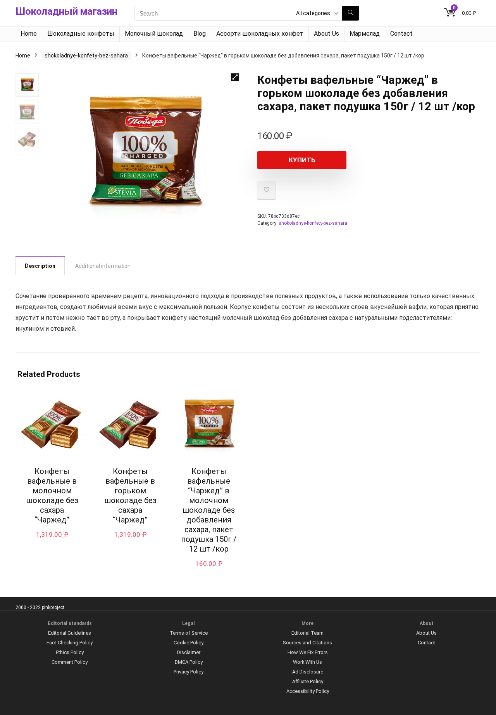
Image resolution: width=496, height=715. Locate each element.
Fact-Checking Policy (69, 643)
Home (29, 33)
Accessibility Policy (307, 691)
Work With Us (307, 662)
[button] (235, 77)
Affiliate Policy (307, 681)
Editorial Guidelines (69, 633)
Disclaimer (188, 652)
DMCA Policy (189, 662)
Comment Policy (70, 662)
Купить (302, 160)
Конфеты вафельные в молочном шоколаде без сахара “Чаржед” (52, 495)
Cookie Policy (188, 643)
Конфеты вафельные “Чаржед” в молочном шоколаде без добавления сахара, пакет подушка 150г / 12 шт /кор (208, 510)
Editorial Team (307, 633)
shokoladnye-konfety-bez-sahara (86, 55)
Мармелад (365, 33)
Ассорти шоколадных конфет (259, 33)
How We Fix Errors (308, 652)
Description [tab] (40, 266)
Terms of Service (189, 633)
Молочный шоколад (154, 33)
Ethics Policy (70, 652)
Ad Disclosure (307, 672)
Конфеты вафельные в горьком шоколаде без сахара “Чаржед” (130, 495)
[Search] (350, 13)
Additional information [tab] (103, 266)
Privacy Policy (188, 672)
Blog (199, 33)
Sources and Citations (307, 643)
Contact (401, 33)
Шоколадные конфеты (80, 33)
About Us (326, 33)
